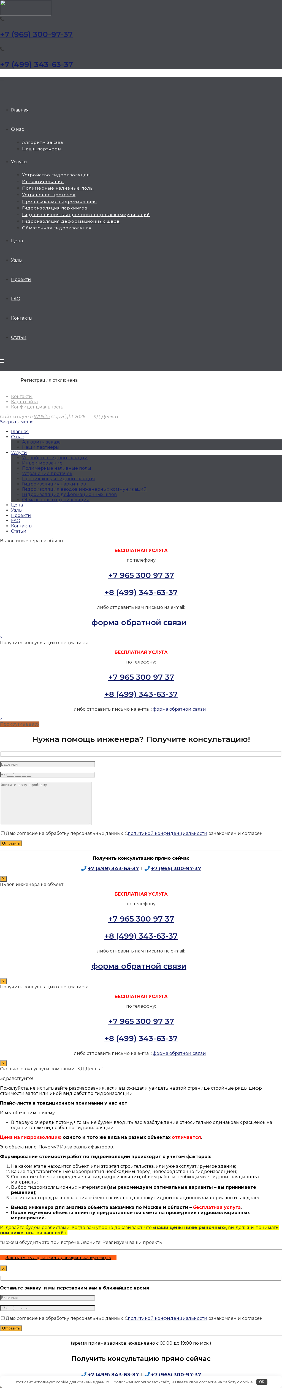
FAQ (15, 520)
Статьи (18, 531)
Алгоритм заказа (41, 442)
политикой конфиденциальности (167, 833)
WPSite (42, 416)
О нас (17, 436)
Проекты (21, 515)
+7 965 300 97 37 (141, 575)
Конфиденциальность (37, 407)
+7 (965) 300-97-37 (36, 34)
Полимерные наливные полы (56, 468)
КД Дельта (2, 80)
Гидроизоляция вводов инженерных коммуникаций (84, 489)
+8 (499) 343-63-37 (141, 592)
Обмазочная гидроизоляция (56, 499)
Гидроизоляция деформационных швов (69, 494)
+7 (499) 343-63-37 (36, 64)
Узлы (17, 510)
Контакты (21, 396)
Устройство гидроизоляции (55, 457)
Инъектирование (42, 463)
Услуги (19, 452)
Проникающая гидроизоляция (58, 478)
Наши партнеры (40, 447)
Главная (20, 431)
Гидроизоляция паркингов (54, 484)
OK (261, 1382)
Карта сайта (24, 401)
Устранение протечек (47, 473)
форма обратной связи (138, 622)
